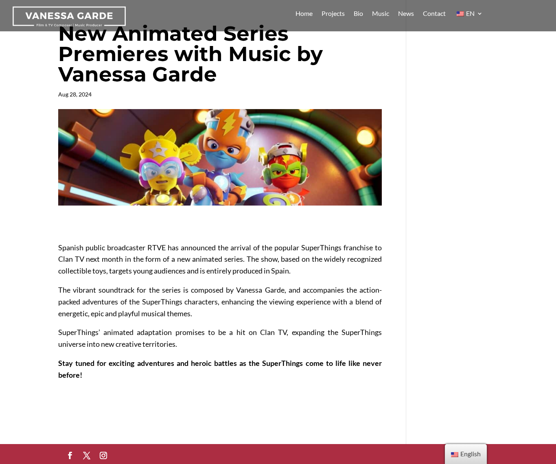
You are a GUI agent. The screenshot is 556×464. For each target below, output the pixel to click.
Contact (434, 14)
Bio (358, 14)
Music (380, 14)
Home (304, 14)
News (406, 14)
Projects (333, 14)
